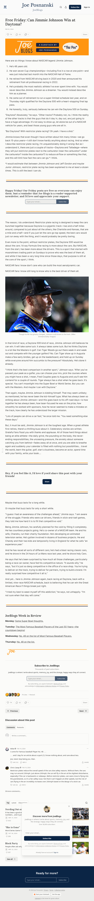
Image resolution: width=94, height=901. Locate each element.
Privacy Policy (64, 846)
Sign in (87, 7)
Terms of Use (58, 844)
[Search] (60, 7)
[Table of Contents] (2, 450)
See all (10, 859)
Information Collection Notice (46, 846)
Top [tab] (8, 803)
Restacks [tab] (20, 727)
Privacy (46, 890)
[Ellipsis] (87, 748)
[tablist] (15, 727)
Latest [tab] (14, 803)
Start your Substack (42, 894)
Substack (38, 898)
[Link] (2, 193)
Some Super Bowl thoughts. (29, 621)
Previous (14, 711)
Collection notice (59, 890)
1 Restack (32, 695)
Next (81, 711)
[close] (69, 806)
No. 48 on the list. (26, 642)
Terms (51, 890)
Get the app (56, 894)
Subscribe (75, 7)
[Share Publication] (66, 7)
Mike (12, 748)
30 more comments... (13, 791)
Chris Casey (14, 767)
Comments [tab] (11, 727)
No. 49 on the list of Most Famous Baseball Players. (45, 636)
